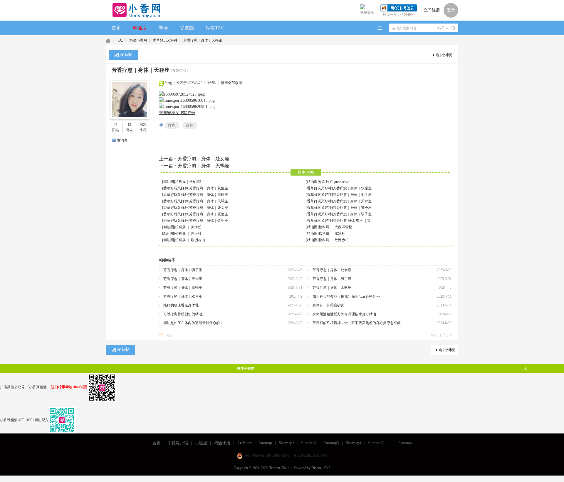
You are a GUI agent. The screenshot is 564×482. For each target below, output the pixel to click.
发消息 (122, 140)
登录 (451, 10)
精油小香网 (138, 40)
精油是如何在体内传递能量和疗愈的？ (193, 323)
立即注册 (432, 10)
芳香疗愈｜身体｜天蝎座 (203, 165)
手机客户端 (177, 443)
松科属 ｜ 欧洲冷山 (190, 240)
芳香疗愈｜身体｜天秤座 (202, 40)
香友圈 (187, 27)
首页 (116, 27)
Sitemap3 (331, 443)
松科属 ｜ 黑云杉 (188, 233)
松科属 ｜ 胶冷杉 (332, 233)
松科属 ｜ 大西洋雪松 (335, 227)
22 (115, 125)
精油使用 (222, 443)
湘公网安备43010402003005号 (266, 455)
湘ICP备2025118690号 (311, 455)
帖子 (440, 28)
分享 (448, 335)
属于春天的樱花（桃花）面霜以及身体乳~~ (346, 296)
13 (129, 125)
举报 (434, 335)
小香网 (108, 40)
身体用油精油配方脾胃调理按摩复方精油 (344, 314)
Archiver (244, 443)
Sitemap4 (353, 443)
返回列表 (444, 55)
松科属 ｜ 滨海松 (188, 227)
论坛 (119, 40)
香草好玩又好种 (165, 40)
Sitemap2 (309, 443)
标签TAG (215, 27)
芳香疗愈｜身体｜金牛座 (208, 221)
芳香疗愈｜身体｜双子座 (352, 214)
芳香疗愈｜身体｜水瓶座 (352, 188)
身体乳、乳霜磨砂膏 (328, 305)
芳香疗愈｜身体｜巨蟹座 (208, 214)
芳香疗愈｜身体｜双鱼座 (208, 188)
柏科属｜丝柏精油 (189, 182)
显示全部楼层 (231, 83)
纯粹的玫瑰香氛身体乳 (181, 305)
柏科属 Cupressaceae (334, 182)
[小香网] (134, 10)
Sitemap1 (286, 443)
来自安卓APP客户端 (177, 113)
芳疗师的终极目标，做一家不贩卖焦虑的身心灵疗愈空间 (357, 323)
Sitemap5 (376, 443)
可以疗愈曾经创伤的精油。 (184, 314)
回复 (168, 335)
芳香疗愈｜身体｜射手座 (352, 195)
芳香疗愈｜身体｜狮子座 (352, 208)
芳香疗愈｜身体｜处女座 (203, 158)
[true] (453, 28)
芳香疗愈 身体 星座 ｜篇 (352, 221)
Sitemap (265, 443)
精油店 (140, 27)
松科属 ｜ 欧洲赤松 (334, 240)
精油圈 (168, 182)
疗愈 (172, 125)
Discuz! (317, 468)
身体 (190, 125)
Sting (168, 83)
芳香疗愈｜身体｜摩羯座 (208, 195)
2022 (143, 125)
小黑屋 (201, 443)
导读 (163, 27)
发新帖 (126, 54)
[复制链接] (179, 71)
